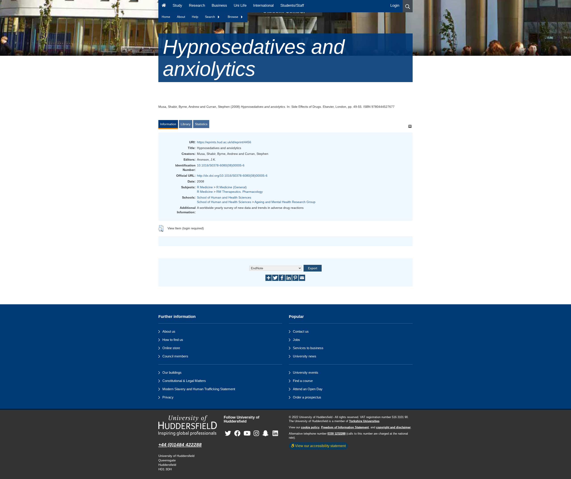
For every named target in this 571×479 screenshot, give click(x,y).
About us (168, 331)
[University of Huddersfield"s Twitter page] (228, 433)
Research (197, 5)
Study (177, 5)
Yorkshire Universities (364, 421)
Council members (175, 356)
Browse (233, 17)
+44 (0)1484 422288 (180, 444)
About (181, 17)
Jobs (296, 340)
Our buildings (172, 372)
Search (210, 17)
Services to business (308, 348)
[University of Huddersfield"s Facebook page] (237, 433)
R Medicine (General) (231, 187)
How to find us (172, 340)
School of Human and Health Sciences (224, 197)
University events (305, 372)
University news (304, 356)
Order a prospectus (307, 397)
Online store (171, 348)
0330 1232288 (336, 433)
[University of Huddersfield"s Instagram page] (256, 433)
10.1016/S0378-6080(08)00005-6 (220, 165)
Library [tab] (185, 124)
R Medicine (205, 187)
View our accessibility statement (320, 446)
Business (219, 5)
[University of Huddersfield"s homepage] (187, 425)
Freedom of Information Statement (345, 427)
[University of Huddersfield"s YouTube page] (247, 433)
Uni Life (240, 5)
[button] (408, 6)
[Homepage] (163, 6)
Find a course (303, 381)
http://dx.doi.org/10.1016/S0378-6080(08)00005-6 (232, 175)
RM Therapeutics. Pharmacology (239, 191)
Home (166, 17)
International (263, 5)
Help (195, 17)
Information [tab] (168, 124)
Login (394, 5)
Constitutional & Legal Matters (184, 381)
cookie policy (310, 427)
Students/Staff (292, 5)
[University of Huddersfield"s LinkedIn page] (275, 433)
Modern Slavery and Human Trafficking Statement (198, 389)
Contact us (301, 331)
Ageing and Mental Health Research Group (284, 202)
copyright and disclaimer (393, 427)
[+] (410, 126)
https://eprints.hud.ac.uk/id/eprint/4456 (224, 142)
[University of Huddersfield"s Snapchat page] (266, 433)
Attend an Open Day (308, 389)
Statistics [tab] (201, 124)
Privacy (168, 397)
